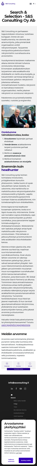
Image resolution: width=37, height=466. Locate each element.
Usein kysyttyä (18, 416)
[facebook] (16, 388)
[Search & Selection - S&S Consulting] (15, 3)
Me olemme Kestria (20, 410)
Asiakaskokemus (19, 413)
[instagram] (25, 388)
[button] (34, 3)
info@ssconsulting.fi (18, 382)
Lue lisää (19, 453)
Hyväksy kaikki (26, 460)
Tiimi (15, 407)
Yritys (15, 404)
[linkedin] (11, 388)
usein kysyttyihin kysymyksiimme (15, 325)
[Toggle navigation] (30, 3)
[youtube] (20, 388)
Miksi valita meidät (20, 401)
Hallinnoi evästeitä (11, 460)
